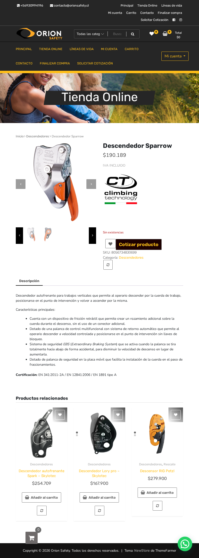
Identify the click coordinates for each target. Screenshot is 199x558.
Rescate (169, 464)
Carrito (131, 13)
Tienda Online (147, 5)
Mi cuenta (115, 13)
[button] (185, 544)
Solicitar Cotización (154, 20)
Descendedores (37, 136)
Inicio (20, 136)
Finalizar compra (170, 13)
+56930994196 (31, 5)
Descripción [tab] (29, 281)
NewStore (142, 551)
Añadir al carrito (44, 498)
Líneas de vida (171, 5)
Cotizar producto (138, 244)
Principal (127, 5)
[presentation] (20, 184)
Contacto (147, 13)
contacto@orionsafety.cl (71, 5)
